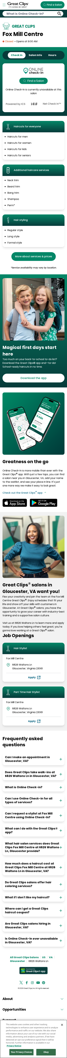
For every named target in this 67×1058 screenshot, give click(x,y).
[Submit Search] (59, 13)
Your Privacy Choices (21, 1052)
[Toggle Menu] (4, 4)
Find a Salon (35, 81)
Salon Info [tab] (35, 55)
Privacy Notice (14, 1045)
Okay (46, 1052)
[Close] (62, 1024)
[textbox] (33, 350)
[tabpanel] (33, 87)
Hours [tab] (52, 55)
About (7, 999)
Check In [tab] (16, 55)
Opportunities (14, 1009)
